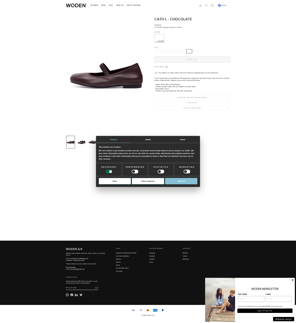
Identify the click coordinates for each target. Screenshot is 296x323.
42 (196, 51)
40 (183, 51)
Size (156, 47)
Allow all (181, 181)
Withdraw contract (283, 319)
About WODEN (133, 5)
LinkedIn (151, 259)
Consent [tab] (113, 140)
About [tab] (182, 140)
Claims (118, 265)
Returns (118, 262)
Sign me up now (265, 311)
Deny (115, 181)
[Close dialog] (292, 280)
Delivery (118, 259)
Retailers (185, 253)
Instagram (152, 253)
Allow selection (148, 181)
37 (164, 51)
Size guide (192, 102)
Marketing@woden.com (78, 269)
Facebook (152, 256)
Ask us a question (192, 108)
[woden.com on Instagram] (67, 294)
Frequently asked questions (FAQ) (126, 253)
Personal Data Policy (122, 268)
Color (157, 32)
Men (103, 5)
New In (120, 5)
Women (94, 5)
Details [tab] (148, 140)
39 (177, 51)
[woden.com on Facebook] (71, 294)
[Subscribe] (96, 287)
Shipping (165, 27)
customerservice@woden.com (79, 258)
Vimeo (151, 262)
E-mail (268, 294)
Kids (111, 5)
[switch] (135, 171)
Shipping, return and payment (192, 97)
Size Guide (119, 271)
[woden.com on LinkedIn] (76, 294)
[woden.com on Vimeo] (80, 294)
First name (242, 294)
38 (170, 51)
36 (158, 51)
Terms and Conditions (122, 256)
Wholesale (186, 259)
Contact (185, 256)
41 (189, 51)
